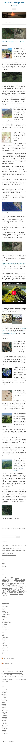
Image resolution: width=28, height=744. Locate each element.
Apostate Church (5, 606)
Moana (11, 591)
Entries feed (4, 566)
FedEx (7, 588)
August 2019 (4, 695)
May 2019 (4, 697)
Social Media (4, 645)
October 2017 (4, 707)
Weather (3, 652)
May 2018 (4, 705)
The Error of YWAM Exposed (7, 553)
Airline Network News (7, 663)
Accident (17, 578)
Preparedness (13, 592)
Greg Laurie (4, 627)
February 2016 (4, 725)
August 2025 (4, 689)
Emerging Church (10, 585)
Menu (14, 8)
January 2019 (4, 699)
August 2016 (4, 718)
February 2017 (4, 710)
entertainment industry (6, 622)
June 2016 (4, 720)
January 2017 (4, 712)
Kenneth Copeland (19, 590)
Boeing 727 (12, 581)
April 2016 (4, 722)
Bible (23, 579)
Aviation (17, 580)
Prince (18, 592)
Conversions (22, 583)
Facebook (4, 588)
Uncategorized (14, 528)
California (21, 581)
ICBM (15, 589)
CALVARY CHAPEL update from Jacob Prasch (16, 671)
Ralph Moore (21, 592)
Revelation (6, 594)
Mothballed (15, 591)
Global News (4, 624)
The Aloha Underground (14, 3)
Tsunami (16, 594)
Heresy (20, 587)
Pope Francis (9, 592)
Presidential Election (6, 643)
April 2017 (4, 709)
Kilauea (24, 590)
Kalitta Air (4, 634)
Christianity (4, 617)
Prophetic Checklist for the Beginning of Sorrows (11, 548)
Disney (3, 619)
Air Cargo (5, 579)
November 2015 (5, 728)
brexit (17, 581)
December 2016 (5, 713)
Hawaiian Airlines (5, 629)
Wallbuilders (4, 595)
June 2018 (4, 704)
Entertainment (22, 586)
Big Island (4, 581)
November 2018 (5, 700)
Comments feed (5, 568)
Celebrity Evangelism (11, 583)
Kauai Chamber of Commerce (8, 590)
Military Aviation (5, 637)
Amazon (12, 580)
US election (21, 594)
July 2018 (3, 702)
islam (3, 632)
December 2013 (5, 733)
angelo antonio (5, 676)
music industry (5, 638)
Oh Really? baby (21, 591)
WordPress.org (5, 569)
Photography (4, 592)
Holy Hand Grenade (10, 589)
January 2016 (4, 726)
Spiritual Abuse (12, 594)
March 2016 (4, 723)
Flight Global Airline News (8, 658)
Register (3, 563)
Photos (3, 640)
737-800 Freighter (8, 578)
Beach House (4, 609)
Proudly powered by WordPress (7, 741)
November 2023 (5, 691)
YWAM (9, 595)
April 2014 (4, 730)
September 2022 (5, 692)
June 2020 (4, 694)
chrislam (3, 616)
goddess (10, 588)
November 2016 (5, 715)
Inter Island (19, 589)
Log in (3, 564)
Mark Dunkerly (6, 591)
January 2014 (4, 731)
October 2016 (4, 717)
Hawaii (14, 588)
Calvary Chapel (5, 612)
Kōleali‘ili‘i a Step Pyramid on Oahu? (13, 42)
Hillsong (4, 589)
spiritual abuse (5, 647)
